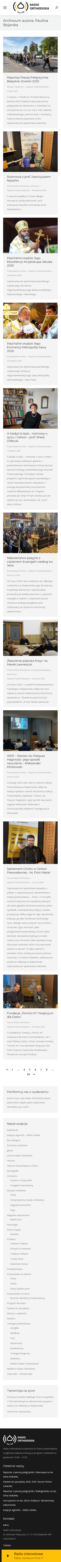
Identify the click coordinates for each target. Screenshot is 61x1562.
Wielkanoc (15, 1358)
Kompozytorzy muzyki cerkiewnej (27, 1199)
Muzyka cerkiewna (16, 1190)
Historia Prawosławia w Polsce (22, 1165)
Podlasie (11, 1239)
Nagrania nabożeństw (18, 1215)
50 (28, 1074)
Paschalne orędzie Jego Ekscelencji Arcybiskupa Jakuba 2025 (29, 261)
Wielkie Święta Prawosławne (24, 1363)
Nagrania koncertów (20, 1205)
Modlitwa (15, 1333)
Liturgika (14, 1327)
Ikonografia (13, 1170)
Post (12, 1338)
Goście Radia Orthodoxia (18, 186)
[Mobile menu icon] (5, 7)
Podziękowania (14, 1269)
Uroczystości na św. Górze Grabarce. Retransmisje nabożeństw (28, 1502)
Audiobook (12, 1130)
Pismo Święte (14, 1229)
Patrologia (12, 1224)
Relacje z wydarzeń (15, 86)
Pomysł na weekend (20, 1248)
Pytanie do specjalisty (18, 1308)
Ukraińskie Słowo (19, 1263)
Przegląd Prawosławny (21, 1185)
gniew (10, 1150)
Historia (11, 1160)
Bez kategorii (13, 1140)
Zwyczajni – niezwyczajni (19, 1373)
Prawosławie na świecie (19, 1274)
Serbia (13, 1283)
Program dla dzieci (16, 1303)
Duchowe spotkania (17, 1145)
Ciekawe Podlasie (19, 1243)
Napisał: (37, 86)
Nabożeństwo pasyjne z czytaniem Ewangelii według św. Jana (30, 561)
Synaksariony (16, 1348)
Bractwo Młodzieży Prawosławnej (27, 1298)
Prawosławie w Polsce (16, 271)
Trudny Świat (16, 1258)
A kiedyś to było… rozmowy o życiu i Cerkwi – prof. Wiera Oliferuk (27, 437)
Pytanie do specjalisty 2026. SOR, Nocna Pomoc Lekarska (27, 1483)
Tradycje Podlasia (19, 1253)
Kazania (14, 1234)
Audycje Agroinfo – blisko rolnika (23, 1135)
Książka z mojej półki (21, 1180)
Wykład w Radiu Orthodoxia (21, 1368)
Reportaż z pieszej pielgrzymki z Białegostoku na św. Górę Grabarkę (29, 1493)
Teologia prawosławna (40, 670)
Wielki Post (12, 674)
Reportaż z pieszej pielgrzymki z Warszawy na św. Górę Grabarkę (28, 1474)
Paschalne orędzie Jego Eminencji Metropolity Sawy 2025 (26, 347)
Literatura (34, 186)
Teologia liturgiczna (20, 1353)
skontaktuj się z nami (17, 1106)
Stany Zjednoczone (20, 1288)
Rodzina (11, 1318)
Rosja (13, 1278)
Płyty (12, 1210)
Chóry (13, 1194)
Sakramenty (16, 1343)
